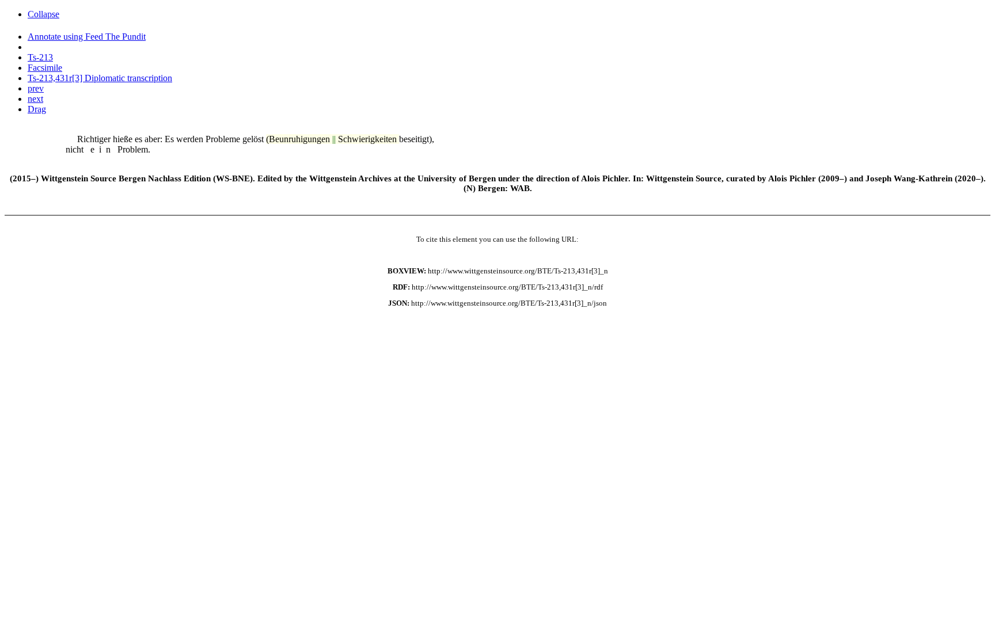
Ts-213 (40, 57)
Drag (37, 109)
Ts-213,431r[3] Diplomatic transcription (100, 78)
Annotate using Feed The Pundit (87, 36)
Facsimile (45, 68)
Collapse (43, 14)
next (35, 99)
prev (36, 88)
